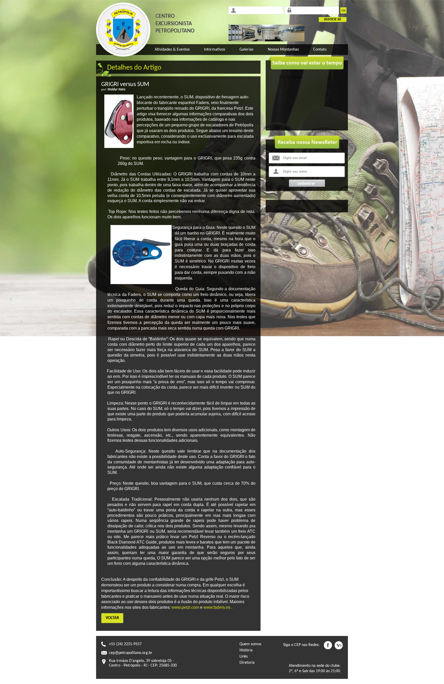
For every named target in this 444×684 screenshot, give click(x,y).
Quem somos (250, 644)
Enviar (307, 183)
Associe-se (332, 19)
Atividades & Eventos (172, 50)
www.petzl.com (185, 607)
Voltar (112, 618)
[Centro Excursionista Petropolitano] (123, 30)
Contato (319, 50)
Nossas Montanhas (283, 50)
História (246, 650)
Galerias (246, 50)
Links (243, 656)
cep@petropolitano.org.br (130, 653)
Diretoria (247, 663)
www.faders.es (216, 607)
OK (343, 10)
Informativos (214, 50)
